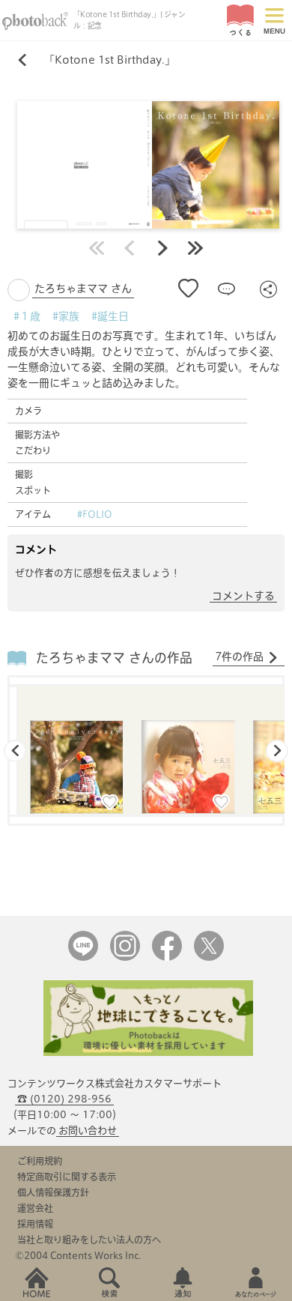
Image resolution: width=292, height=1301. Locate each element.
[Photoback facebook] (167, 957)
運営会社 (35, 1208)
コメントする (243, 596)
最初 (96, 248)
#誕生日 (110, 316)
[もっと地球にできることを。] (148, 1052)
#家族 (65, 316)
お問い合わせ (87, 1130)
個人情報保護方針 (53, 1192)
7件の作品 (239, 656)
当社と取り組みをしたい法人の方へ (89, 1239)
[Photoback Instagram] (125, 957)
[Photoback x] (209, 957)
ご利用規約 (39, 1160)
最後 (195, 248)
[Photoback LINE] (83, 957)
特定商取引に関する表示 (66, 1176)
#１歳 (26, 316)
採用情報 (35, 1223)
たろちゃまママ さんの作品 (114, 657)
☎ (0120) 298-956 (64, 1099)
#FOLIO (94, 514)
